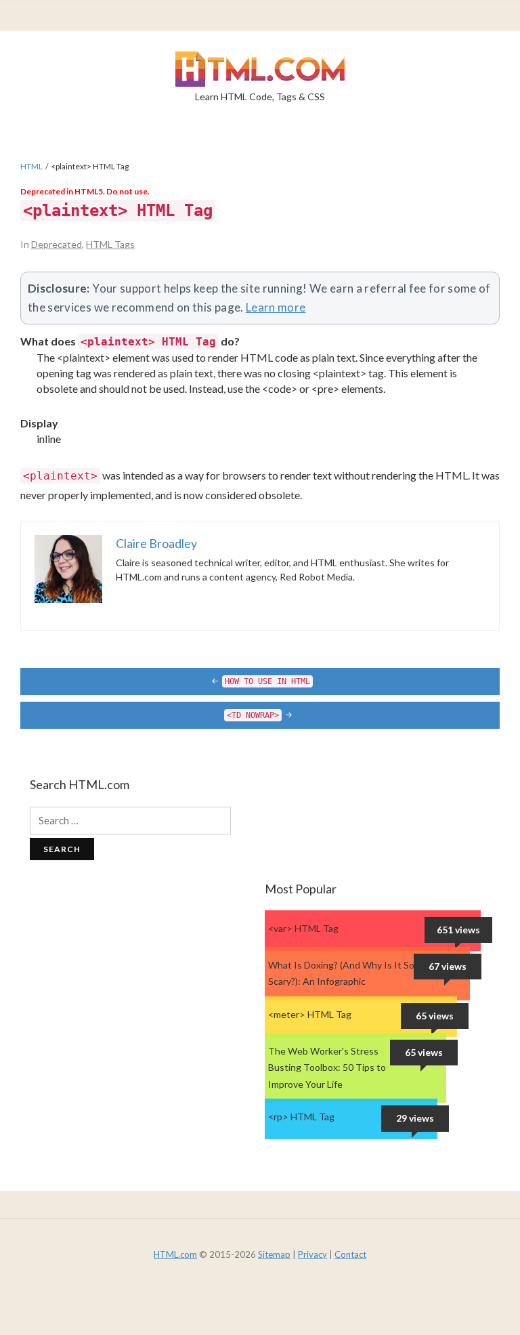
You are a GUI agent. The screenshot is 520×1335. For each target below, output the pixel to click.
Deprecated (56, 244)
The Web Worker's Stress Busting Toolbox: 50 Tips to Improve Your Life (327, 1067)
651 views (458, 929)
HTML (31, 166)
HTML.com (175, 1254)
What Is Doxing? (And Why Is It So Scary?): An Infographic (341, 973)
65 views (435, 1015)
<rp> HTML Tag (301, 1116)
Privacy (312, 1254)
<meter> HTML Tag (309, 1014)
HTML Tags (110, 244)
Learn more (276, 307)
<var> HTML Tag (303, 928)
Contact (350, 1254)
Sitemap (274, 1254)
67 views (448, 966)
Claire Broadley (156, 543)
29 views (415, 1118)
